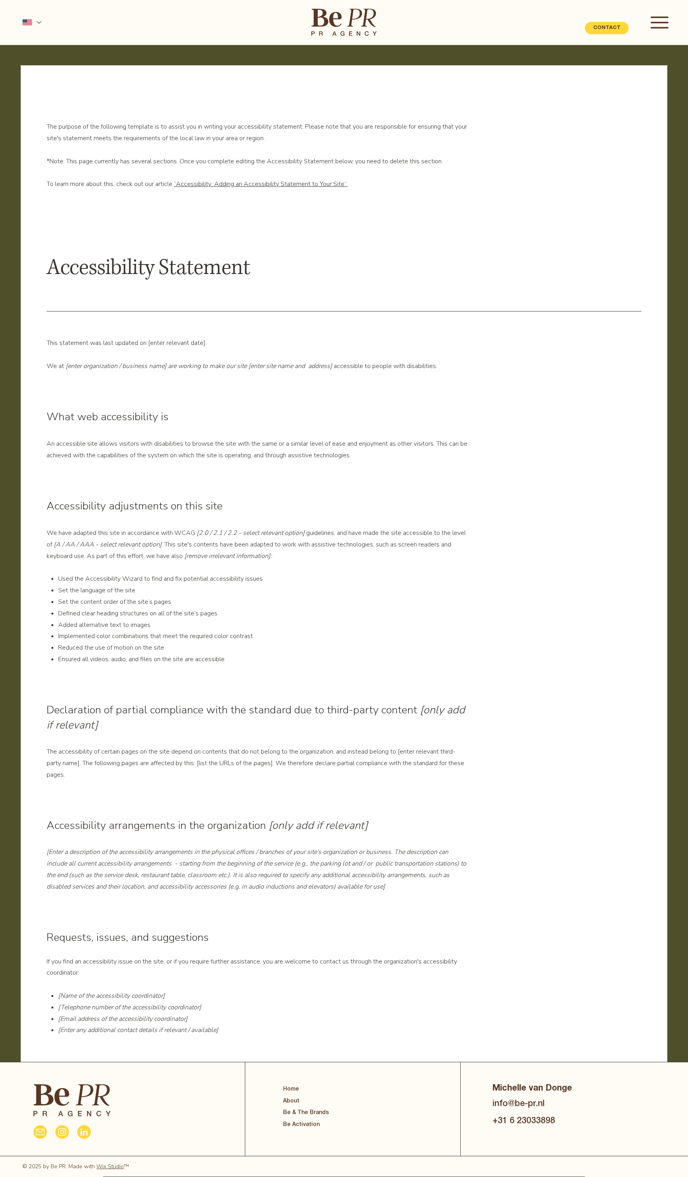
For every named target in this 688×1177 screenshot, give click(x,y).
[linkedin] (84, 1132)
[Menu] (659, 22)
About (291, 1101)
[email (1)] (40, 1132)
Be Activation (301, 1124)
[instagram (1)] (62, 1132)
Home (291, 1089)
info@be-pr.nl (519, 1104)
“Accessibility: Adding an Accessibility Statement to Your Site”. (261, 184)
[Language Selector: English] (31, 22)
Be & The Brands (306, 1112)
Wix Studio (110, 1166)
